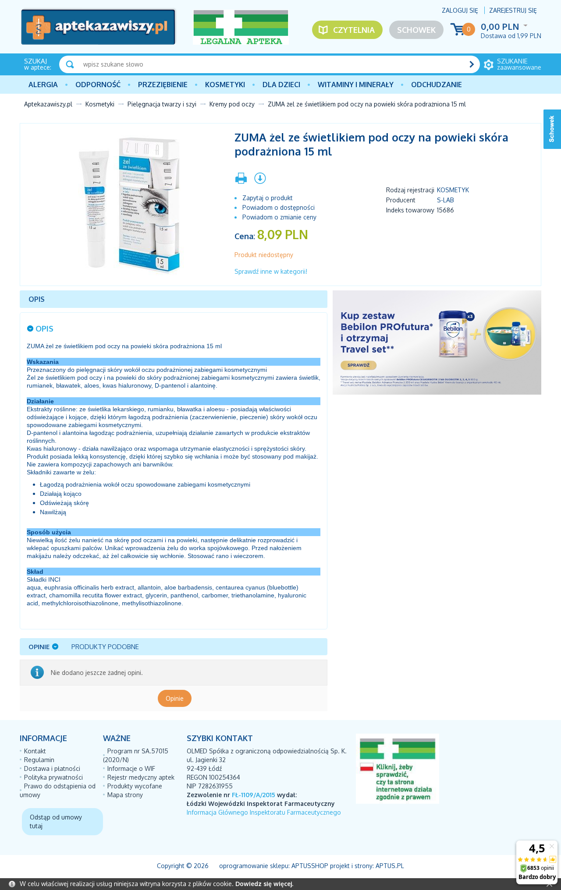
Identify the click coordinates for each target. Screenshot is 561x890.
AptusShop (309, 865)
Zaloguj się (460, 10)
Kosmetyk (453, 190)
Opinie (175, 698)
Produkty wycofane (134, 786)
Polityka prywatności (53, 777)
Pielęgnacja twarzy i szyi (162, 104)
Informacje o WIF (131, 768)
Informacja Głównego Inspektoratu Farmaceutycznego (264, 812)
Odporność (98, 84)
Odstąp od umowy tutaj (56, 821)
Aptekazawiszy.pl (48, 104)
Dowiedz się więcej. (264, 883)
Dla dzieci (281, 84)
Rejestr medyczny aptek (140, 777)
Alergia (43, 84)
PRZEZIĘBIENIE (163, 84)
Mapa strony (125, 794)
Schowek (416, 30)
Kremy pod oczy (232, 104)
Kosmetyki (225, 84)
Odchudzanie (436, 84)
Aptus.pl (390, 865)
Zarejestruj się (513, 10)
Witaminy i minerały (356, 84)
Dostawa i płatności (52, 768)
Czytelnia (354, 30)
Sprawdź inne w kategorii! (270, 271)
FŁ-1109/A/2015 (253, 794)
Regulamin (39, 759)
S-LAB (445, 200)
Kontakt (35, 751)
